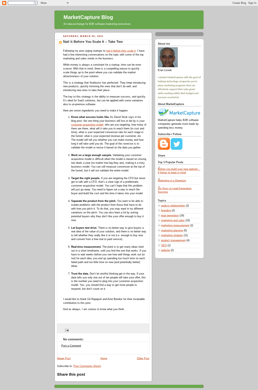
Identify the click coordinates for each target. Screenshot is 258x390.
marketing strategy (172, 235)
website (165, 250)
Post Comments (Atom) (87, 366)
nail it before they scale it (121, 50)
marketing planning (172, 230)
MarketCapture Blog (88, 17)
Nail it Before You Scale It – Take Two (93, 42)
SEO (164, 245)
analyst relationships (173, 205)
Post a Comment (71, 345)
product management (173, 240)
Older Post (143, 358)
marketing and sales (173, 220)
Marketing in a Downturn (172, 180)
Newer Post (64, 358)
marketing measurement (175, 225)
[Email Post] (66, 330)
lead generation (170, 215)
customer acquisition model (87, 124)
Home (103, 358)
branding (166, 210)
